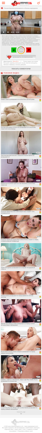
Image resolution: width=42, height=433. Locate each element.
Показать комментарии (21, 69)
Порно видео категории (30, 61)
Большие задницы (9, 63)
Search (38, 3)
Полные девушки (20, 64)
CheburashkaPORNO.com (21, 3)
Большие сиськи (20, 63)
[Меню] (4, 3)
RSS (24, 429)
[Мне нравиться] (14, 49)
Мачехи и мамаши (9, 64)
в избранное (21, 57)
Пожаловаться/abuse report (25, 431)
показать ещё (21, 412)
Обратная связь (9, 429)
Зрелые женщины (31, 63)
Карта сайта (18, 429)
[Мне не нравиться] (28, 49)
